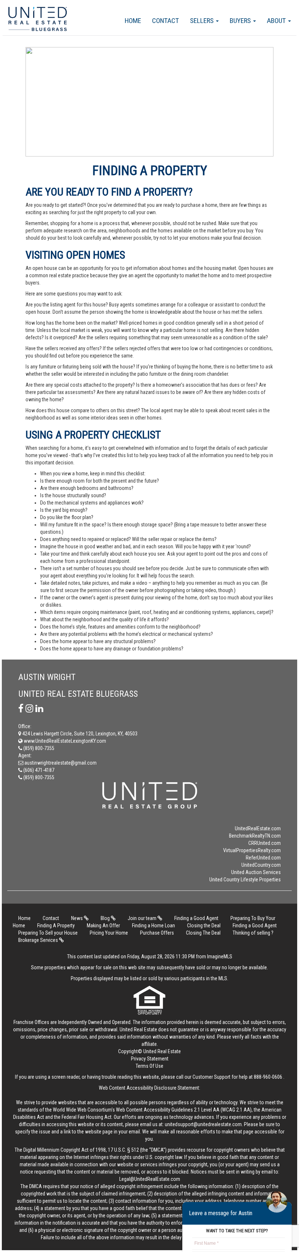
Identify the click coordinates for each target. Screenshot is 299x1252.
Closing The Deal (203, 933)
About (277, 20)
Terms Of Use (149, 1066)
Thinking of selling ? (253, 933)
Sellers (202, 20)
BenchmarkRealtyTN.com (255, 836)
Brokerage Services (38, 940)
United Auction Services (256, 872)
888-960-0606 (268, 1077)
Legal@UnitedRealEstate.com (149, 1179)
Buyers (241, 20)
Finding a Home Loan (153, 925)
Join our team (143, 918)
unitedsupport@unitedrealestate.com (203, 1124)
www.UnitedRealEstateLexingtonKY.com (64, 741)
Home (133, 20)
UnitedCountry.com (261, 865)
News (77, 918)
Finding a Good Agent (196, 918)
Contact (165, 20)
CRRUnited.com (264, 843)
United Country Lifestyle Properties (245, 879)
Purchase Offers (157, 933)
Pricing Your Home (109, 933)
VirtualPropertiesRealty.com (252, 850)
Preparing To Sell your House (48, 933)
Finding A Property (56, 925)
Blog (106, 918)
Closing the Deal (204, 925)
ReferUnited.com (263, 858)
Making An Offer (103, 925)
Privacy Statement (149, 1059)
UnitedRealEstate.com (258, 828)
